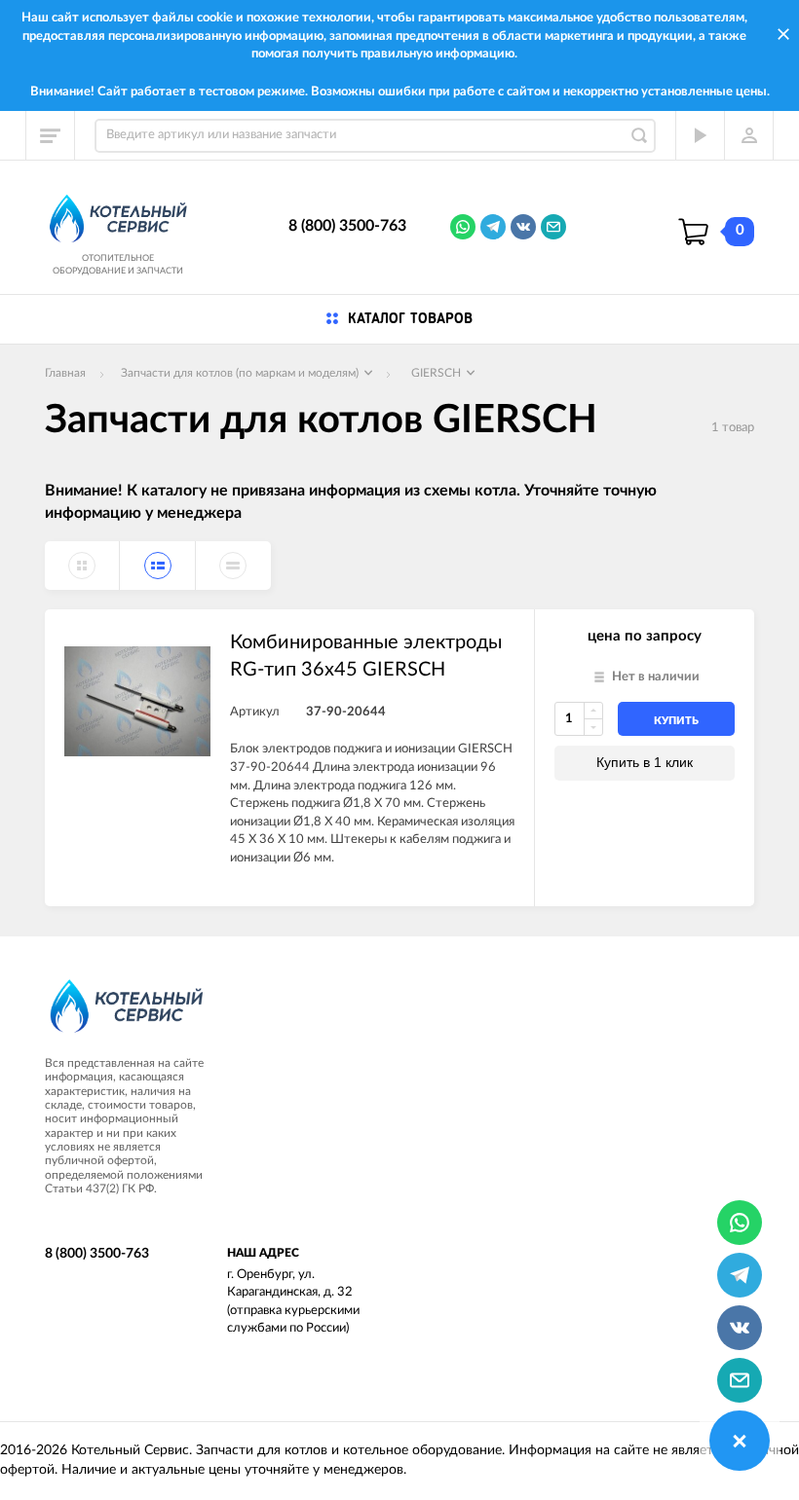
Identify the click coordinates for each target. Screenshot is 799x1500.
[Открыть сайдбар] (50, 135)
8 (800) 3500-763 (347, 226)
